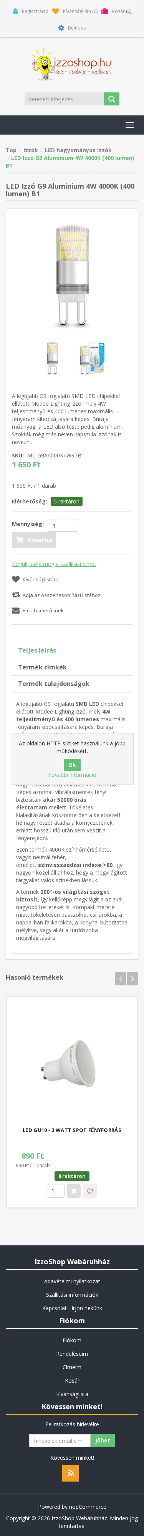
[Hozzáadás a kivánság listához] (90, 1191)
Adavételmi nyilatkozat (72, 1281)
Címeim (72, 1367)
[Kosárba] (74, 1191)
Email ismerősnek (43, 610)
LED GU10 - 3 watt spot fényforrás (72, 1130)
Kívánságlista (72, 1394)
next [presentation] (132, 978)
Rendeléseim (72, 1353)
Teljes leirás (37, 650)
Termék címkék (42, 667)
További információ (72, 774)
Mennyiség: (28, 524)
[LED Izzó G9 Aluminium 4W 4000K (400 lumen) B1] (72, 274)
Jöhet (102, 1440)
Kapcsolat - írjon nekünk (72, 1308)
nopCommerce (87, 1506)
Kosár (72, 1380)
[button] (129, 125)
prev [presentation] (120, 978)
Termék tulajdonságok (53, 683)
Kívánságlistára (41, 579)
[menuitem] (72, 1281)
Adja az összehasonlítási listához (62, 595)
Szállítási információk (72, 1294)
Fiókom (72, 1340)
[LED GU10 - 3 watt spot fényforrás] (72, 1062)
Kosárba (39, 540)
